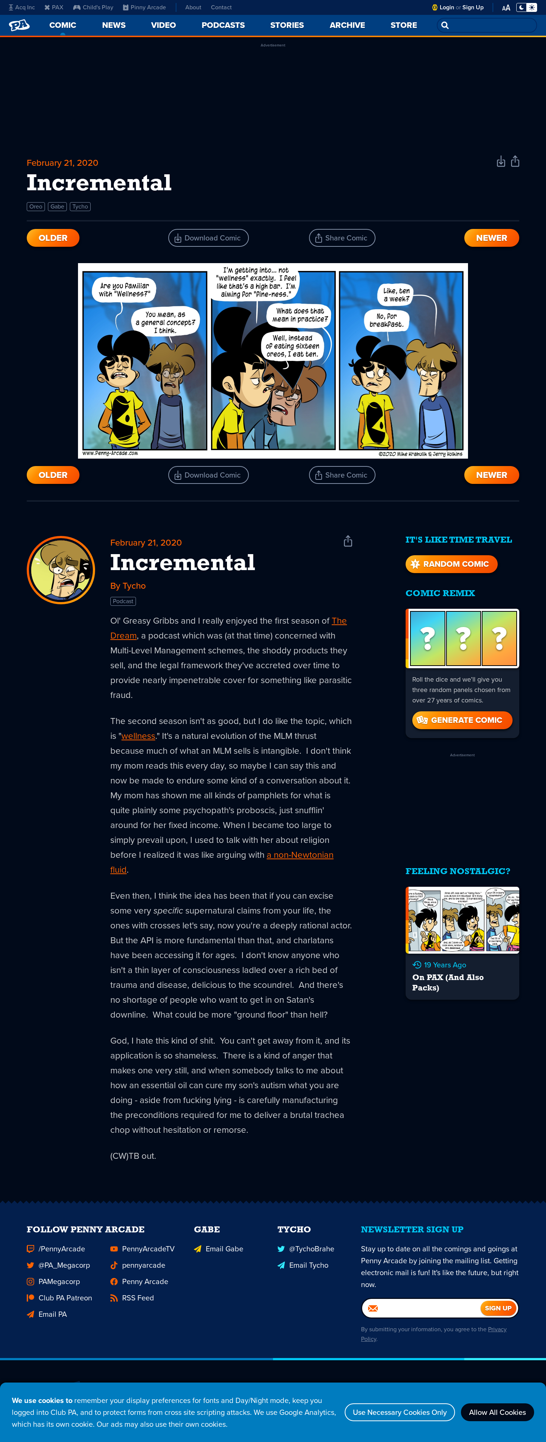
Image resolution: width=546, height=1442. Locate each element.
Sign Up (473, 7)
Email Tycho (308, 1265)
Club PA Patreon (65, 1297)
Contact (221, 7)
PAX (58, 7)
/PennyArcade (62, 1248)
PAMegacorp (59, 1281)
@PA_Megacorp (64, 1265)
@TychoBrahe (311, 1248)
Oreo (35, 206)
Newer (491, 238)
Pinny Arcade (148, 7)
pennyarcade (143, 1265)
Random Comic (456, 564)
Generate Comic (466, 720)
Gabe (57, 206)
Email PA (53, 1314)
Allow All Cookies (497, 1412)
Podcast (123, 601)
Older (53, 238)
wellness (138, 736)
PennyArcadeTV (148, 1248)
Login (447, 7)
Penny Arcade (145, 1281)
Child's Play (98, 7)
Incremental (183, 564)
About (193, 7)
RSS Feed (138, 1297)
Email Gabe (224, 1248)
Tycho (80, 206)
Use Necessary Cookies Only (400, 1412)
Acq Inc (25, 7)
